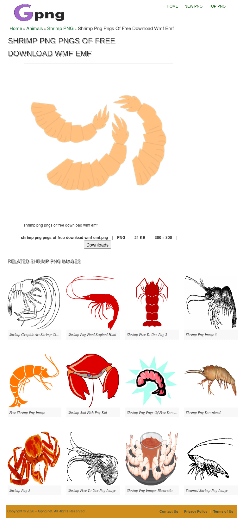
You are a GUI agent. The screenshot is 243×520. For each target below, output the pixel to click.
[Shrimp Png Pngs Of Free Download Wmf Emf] (98, 141)
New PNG (193, 6)
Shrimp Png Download (203, 412)
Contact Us (168, 511)
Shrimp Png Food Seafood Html (92, 334)
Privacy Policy (195, 511)
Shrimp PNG (60, 28)
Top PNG (217, 6)
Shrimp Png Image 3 (201, 334)
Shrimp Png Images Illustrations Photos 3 (158, 490)
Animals (34, 28)
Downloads (97, 244)
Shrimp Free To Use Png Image (91, 490)
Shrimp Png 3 (19, 490)
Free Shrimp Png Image (27, 412)
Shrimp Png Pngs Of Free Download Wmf (158, 412)
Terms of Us (223, 511)
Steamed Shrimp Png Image (206, 490)
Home (172, 6)
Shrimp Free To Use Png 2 (147, 334)
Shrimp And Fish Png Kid (87, 412)
